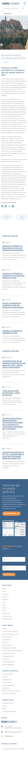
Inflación (5, 677)
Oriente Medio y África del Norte (12, 650)
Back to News (7, 13)
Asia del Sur (5, 659)
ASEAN (4, 628)
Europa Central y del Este (10, 631)
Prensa (4, 708)
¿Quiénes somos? (7, 703)
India (3, 602)
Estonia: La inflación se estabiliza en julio (12, 332)
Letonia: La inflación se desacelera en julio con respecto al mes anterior (13, 248)
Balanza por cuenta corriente (11, 691)
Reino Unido (6, 613)
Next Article (21, 217)
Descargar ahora (10, 513)
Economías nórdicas (8, 653)
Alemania (5, 599)
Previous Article (7, 217)
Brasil (4, 588)
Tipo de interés (7, 679)
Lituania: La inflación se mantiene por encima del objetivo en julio (13, 276)
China (4, 591)
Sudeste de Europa (8, 662)
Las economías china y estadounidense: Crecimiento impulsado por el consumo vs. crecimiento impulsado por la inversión (12, 423)
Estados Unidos (7, 616)
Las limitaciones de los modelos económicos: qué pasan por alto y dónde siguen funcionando (13, 364)
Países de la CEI (7, 637)
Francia (4, 597)
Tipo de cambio (7, 682)
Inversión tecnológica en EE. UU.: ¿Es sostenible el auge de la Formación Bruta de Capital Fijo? (13, 455)
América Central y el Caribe (10, 634)
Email (4, 564)
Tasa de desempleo (8, 685)
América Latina (7, 645)
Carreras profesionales (9, 711)
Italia (3, 605)
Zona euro (5, 594)
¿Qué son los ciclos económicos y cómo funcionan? (11, 393)
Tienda (4, 706)
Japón (4, 608)
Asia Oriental (6, 639)
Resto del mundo (7, 656)
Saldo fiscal (5, 688)
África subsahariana (8, 664)
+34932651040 (8, 736)
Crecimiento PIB (7, 674)
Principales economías (9, 648)
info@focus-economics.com (13, 731)
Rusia (4, 610)
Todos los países (7, 619)
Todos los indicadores (9, 693)
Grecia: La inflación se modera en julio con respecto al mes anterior (13, 305)
